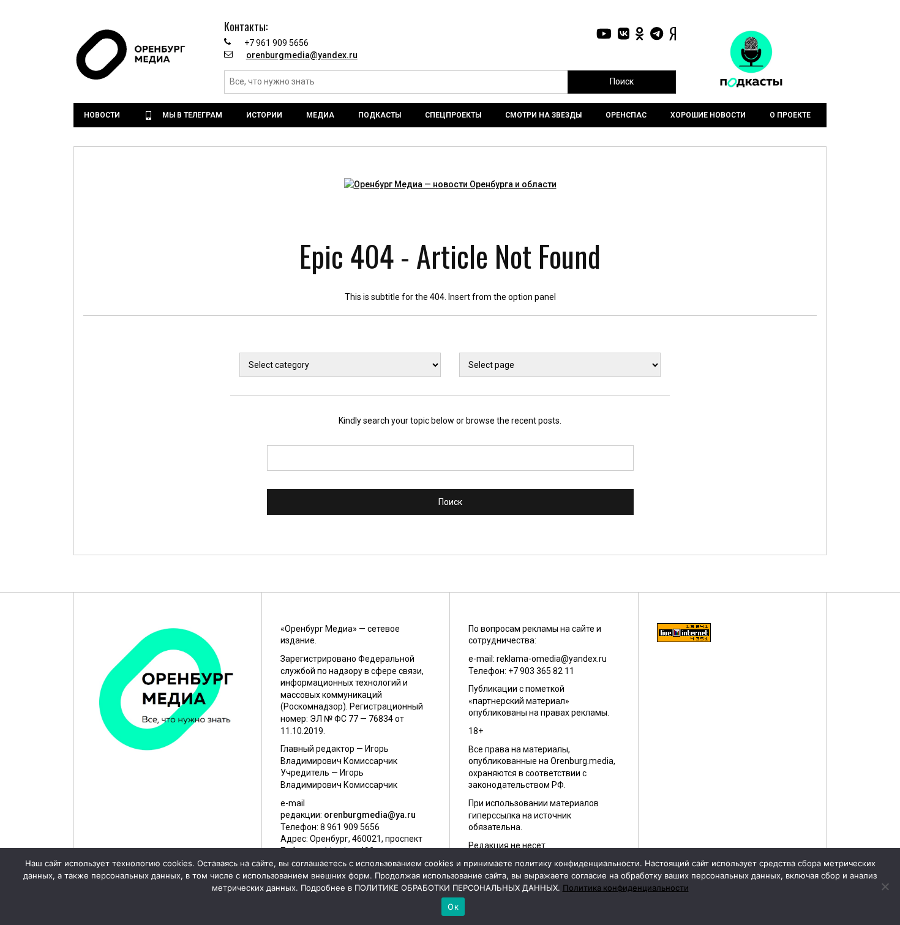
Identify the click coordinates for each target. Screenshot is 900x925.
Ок (453, 907)
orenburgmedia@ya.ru (370, 815)
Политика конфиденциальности (626, 888)
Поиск (622, 81)
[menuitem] (103, 115)
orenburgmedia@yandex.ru (302, 55)
